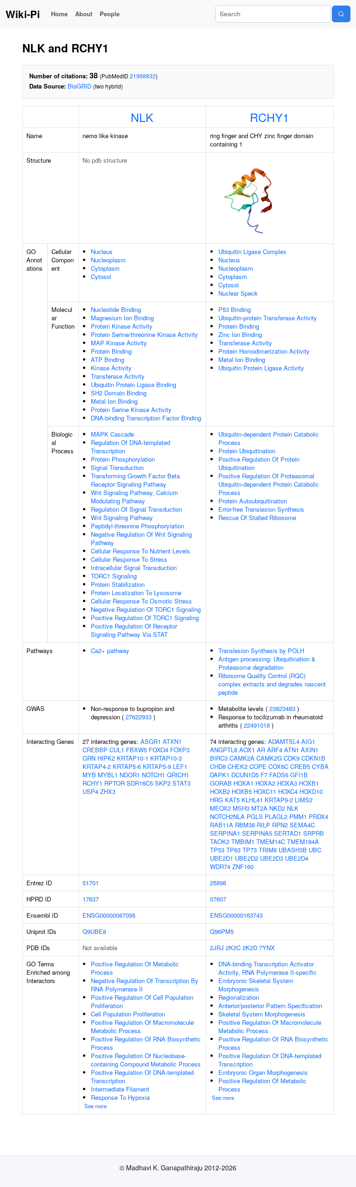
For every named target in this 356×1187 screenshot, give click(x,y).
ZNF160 (243, 866)
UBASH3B (293, 849)
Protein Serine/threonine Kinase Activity (144, 334)
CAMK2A (241, 758)
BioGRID (79, 86)
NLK (142, 116)
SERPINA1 (225, 833)
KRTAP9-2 (279, 799)
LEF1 (180, 766)
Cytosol (101, 276)
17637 (91, 899)
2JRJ (217, 947)
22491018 (257, 725)
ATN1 (291, 749)
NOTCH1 (153, 774)
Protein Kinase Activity (122, 326)
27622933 (139, 716)
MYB (89, 774)
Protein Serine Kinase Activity (131, 409)
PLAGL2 (276, 816)
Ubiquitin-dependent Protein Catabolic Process (268, 438)
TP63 (233, 849)
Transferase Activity (118, 376)
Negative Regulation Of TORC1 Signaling (146, 609)
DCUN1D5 (245, 774)
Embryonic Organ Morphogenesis (263, 1072)
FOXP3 (180, 749)
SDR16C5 (140, 783)
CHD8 (218, 766)
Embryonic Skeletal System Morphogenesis (255, 984)
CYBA (320, 766)
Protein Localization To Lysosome (136, 592)
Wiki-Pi (23, 13)
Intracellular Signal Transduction (134, 567)
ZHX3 (107, 791)
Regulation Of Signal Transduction (136, 509)
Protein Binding (111, 351)
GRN (89, 758)
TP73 (249, 849)
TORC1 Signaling (114, 575)
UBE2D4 (296, 858)
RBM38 (245, 824)
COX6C (278, 766)
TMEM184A (303, 841)
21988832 (143, 76)
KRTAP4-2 (97, 766)
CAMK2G (269, 758)
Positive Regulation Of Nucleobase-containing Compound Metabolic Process (146, 1059)
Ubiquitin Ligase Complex (252, 251)
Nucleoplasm (108, 259)
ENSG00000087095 (109, 915)
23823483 (282, 708)
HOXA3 (287, 783)
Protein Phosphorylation (123, 459)
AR (261, 749)
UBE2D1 (221, 858)
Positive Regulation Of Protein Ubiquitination (258, 463)
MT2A (259, 808)
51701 (91, 882)
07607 (218, 899)
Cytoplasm (105, 268)
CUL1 (116, 749)
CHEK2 (238, 766)
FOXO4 (158, 749)
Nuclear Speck (238, 293)
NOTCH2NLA (227, 816)
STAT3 (181, 783)
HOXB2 (220, 791)
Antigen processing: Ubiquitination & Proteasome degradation (267, 663)
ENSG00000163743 (236, 915)
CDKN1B (313, 758)
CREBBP (95, 749)
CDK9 (291, 758)
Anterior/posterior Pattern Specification (270, 1005)
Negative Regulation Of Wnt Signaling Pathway (141, 538)
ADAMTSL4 (283, 741)
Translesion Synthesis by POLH (261, 650)
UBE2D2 (246, 858)
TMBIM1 (242, 841)
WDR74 (220, 866)
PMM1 (298, 816)
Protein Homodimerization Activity (264, 351)
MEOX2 (220, 808)
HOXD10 (311, 791)
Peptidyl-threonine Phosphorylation (137, 525)
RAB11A (221, 824)
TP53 (217, 849)
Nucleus (102, 251)
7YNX (267, 947)
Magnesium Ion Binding (122, 317)
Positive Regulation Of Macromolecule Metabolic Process (142, 1026)
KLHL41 (252, 799)
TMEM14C (270, 841)
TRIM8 (268, 849)
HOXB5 (242, 791)
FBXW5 (136, 749)
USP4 (90, 791)
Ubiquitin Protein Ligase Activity (261, 367)
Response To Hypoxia (120, 1097)
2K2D (249, 947)
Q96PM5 (222, 931)
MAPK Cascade (112, 434)
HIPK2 (106, 758)
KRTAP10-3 (166, 758)
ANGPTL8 (223, 749)
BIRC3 (219, 758)
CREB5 (300, 766)
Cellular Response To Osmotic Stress (141, 601)
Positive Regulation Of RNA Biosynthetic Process (146, 1043)
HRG (216, 799)
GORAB (221, 783)
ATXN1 (172, 741)
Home (59, 13)
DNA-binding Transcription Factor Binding (146, 417)
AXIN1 (309, 749)
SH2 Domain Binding (118, 392)
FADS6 (278, 774)
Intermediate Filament (120, 1089)
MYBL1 (108, 774)
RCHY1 (269, 116)
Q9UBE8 (94, 931)
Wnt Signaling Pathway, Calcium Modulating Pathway (134, 496)
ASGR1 (150, 741)
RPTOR (114, 783)
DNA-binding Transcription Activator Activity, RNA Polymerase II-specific (267, 968)
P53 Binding (234, 309)
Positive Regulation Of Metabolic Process (135, 968)
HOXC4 (288, 791)
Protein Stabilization (118, 584)
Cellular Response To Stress (129, 559)
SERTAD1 (287, 833)
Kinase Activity (111, 367)
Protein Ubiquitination (246, 450)
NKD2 (277, 808)
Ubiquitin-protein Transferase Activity (267, 317)
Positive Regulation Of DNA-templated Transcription (142, 1076)
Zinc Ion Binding (240, 334)
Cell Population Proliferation (128, 1013)
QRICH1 (178, 774)
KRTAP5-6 (127, 766)
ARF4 (274, 749)
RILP (263, 824)
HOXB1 (309, 783)
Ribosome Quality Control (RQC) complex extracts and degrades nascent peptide (272, 684)
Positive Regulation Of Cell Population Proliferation (142, 1001)
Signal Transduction (117, 467)
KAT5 (232, 799)
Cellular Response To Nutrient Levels (140, 550)
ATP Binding (107, 359)
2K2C (233, 947)
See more (95, 1106)
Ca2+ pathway (110, 650)
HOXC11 (265, 791)
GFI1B (299, 774)
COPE (258, 766)
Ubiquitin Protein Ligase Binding (133, 384)
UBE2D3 (271, 858)
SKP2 (163, 783)
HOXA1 (244, 783)
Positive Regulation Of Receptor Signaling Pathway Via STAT (134, 630)
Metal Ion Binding (114, 401)
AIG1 (308, 741)
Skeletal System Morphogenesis (261, 1013)
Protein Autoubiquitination (252, 500)
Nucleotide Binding (116, 309)
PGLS (255, 816)
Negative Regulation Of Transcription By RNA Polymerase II (144, 984)
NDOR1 (130, 774)
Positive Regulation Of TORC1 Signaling (145, 617)
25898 (218, 882)
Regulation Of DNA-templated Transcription (130, 446)
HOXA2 (265, 783)
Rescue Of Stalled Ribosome (257, 517)
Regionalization (238, 997)
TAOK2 (219, 841)
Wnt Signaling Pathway (122, 517)
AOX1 (247, 749)
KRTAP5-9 (157, 766)
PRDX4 (318, 816)
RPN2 (280, 824)
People (110, 13)
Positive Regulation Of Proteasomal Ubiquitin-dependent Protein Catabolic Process (268, 484)
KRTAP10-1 (132, 758)
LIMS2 (303, 799)
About (83, 13)
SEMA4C (302, 824)
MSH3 (241, 808)
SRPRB (313, 833)
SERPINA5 (257, 833)
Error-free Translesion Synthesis (261, 509)
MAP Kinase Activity (119, 342)
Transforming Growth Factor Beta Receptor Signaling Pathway (135, 480)
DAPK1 (219, 774)
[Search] (341, 14)
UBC (315, 849)
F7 (264, 774)
